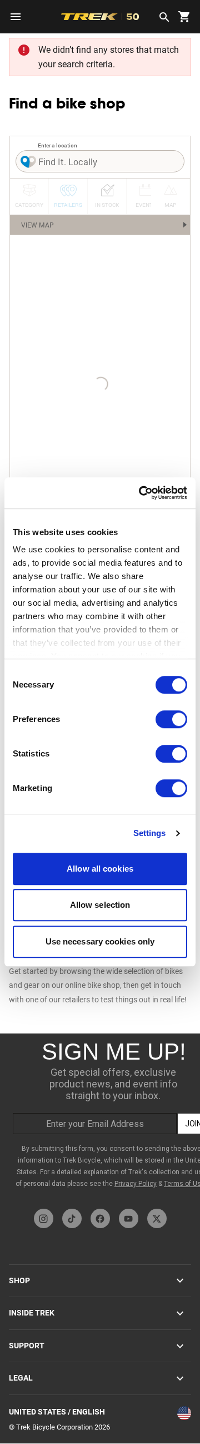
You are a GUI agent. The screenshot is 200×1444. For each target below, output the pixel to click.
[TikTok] (72, 1218)
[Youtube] (128, 1218)
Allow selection (100, 904)
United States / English (57, 1411)
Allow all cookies (100, 868)
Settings (149, 833)
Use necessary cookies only (100, 941)
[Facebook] (100, 1218)
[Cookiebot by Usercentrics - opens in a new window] (141, 493)
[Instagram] (43, 1218)
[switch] (171, 719)
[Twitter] (157, 1218)
